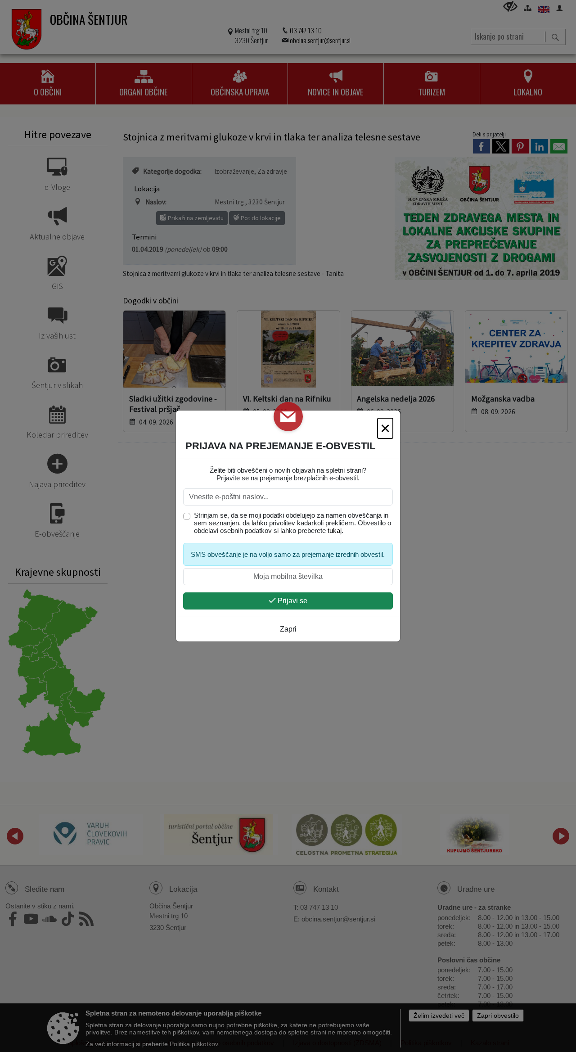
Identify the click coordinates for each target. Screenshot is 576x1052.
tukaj (335, 530)
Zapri (288, 629)
